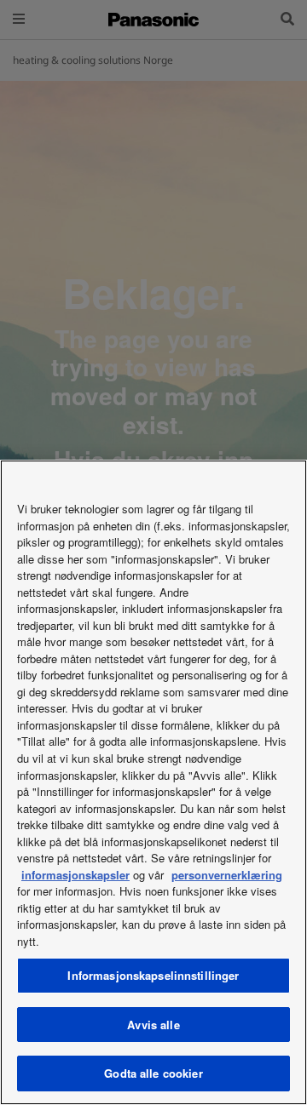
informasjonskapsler (75, 875)
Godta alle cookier (153, 1073)
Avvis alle (153, 1024)
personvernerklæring (226, 875)
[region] (153, 782)
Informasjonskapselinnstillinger (153, 975)
